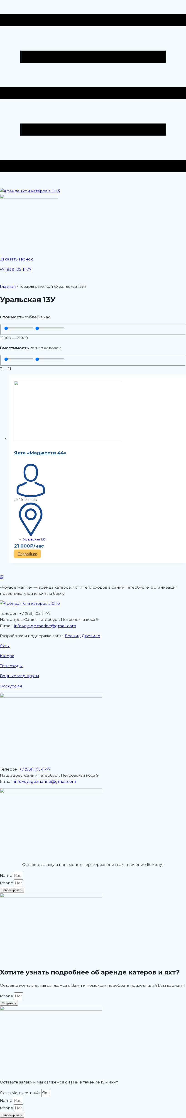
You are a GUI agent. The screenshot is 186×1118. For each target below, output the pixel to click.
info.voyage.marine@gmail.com (45, 626)
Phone (7, 883)
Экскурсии (11, 686)
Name (6, 875)
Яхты (5, 646)
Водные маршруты (19, 676)
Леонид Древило (82, 636)
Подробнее (27, 554)
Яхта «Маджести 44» (40, 453)
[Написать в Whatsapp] (93, 577)
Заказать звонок (16, 259)
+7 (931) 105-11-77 (15, 269)
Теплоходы (11, 666)
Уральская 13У (34, 539)
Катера (7, 656)
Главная (8, 286)
